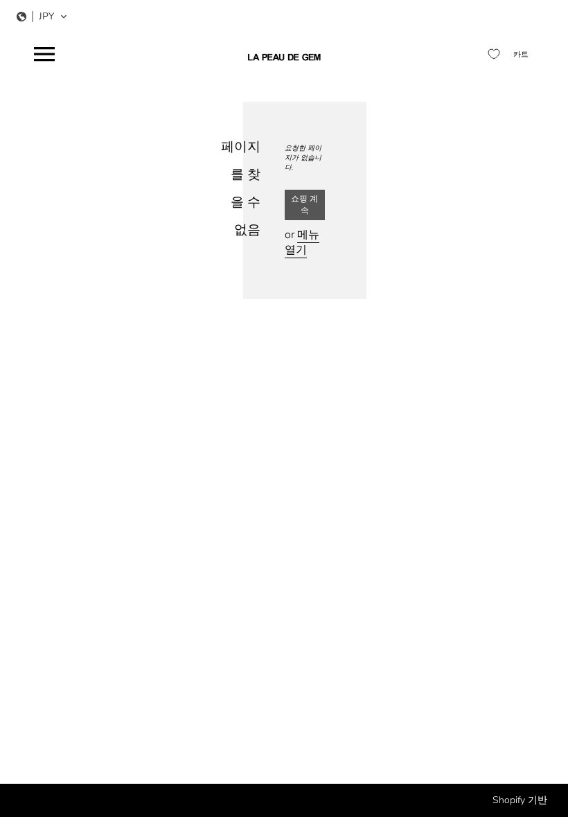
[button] (42, 17)
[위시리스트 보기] (493, 54)
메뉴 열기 (302, 242)
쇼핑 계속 (304, 204)
